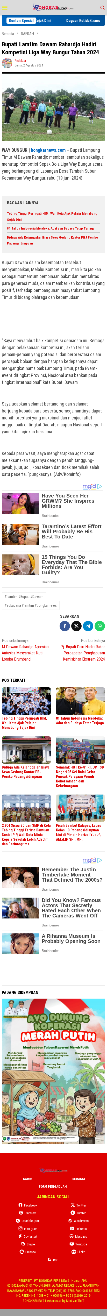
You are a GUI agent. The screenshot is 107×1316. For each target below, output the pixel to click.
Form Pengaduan (53, 1186)
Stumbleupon (31, 1221)
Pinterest (31, 1213)
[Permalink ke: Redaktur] (7, 62)
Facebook (30, 1205)
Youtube (81, 1244)
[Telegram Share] (88, 626)
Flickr (81, 1252)
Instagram (30, 1229)
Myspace (81, 1236)
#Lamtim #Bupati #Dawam (24, 597)
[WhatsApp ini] (100, 626)
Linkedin (81, 1229)
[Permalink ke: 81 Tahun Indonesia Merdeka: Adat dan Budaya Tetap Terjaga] (80, 701)
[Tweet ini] (76, 626)
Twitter (81, 1205)
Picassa (30, 1252)
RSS (56, 1260)
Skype (31, 1244)
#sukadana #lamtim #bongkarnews (31, 605)
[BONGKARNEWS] (53, 7)
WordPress (81, 1221)
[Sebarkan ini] (65, 626)
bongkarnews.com (48, 150)
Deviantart (30, 1236)
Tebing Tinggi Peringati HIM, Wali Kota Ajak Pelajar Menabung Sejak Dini (24, 723)
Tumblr (81, 1213)
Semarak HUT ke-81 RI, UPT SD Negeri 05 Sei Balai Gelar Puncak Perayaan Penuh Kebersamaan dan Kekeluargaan (80, 776)
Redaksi (78, 1179)
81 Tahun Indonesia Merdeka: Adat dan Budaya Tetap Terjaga (50, 228)
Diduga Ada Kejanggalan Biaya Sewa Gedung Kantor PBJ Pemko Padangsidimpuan (25, 772)
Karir (27, 1179)
